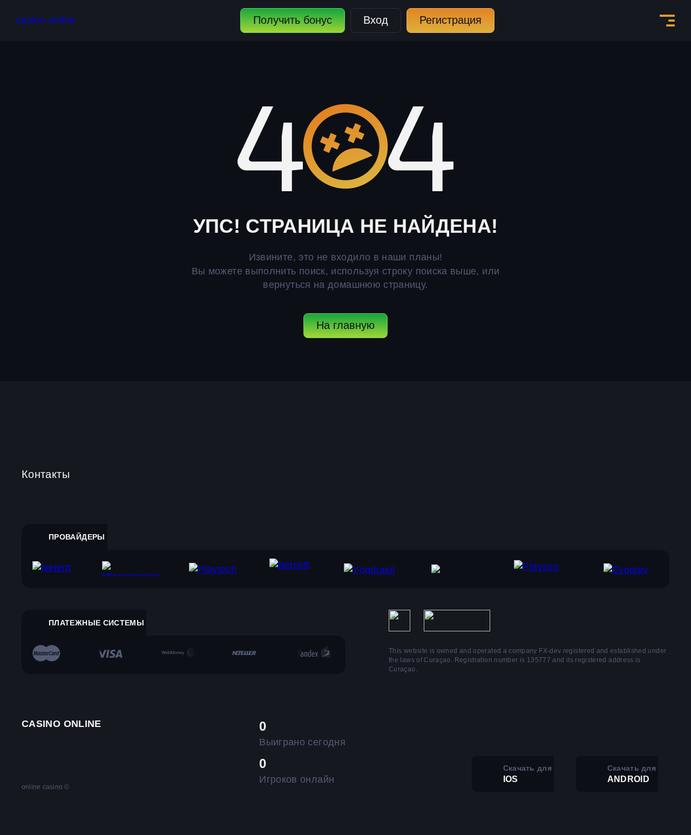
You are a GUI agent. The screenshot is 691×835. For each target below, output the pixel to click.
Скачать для (527, 774)
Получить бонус (292, 20)
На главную (345, 325)
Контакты (46, 474)
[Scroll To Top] (659, 803)
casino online (46, 20)
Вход (375, 20)
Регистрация (450, 20)
